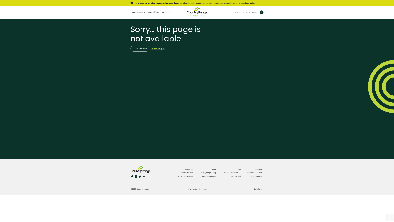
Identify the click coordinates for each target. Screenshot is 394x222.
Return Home (140, 48)
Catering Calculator (185, 176)
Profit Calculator (187, 173)
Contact (258, 169)
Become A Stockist (254, 173)
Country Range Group (208, 173)
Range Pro (138, 12)
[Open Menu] (261, 12)
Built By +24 (258, 189)
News (239, 169)
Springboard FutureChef (232, 173)
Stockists (236, 12)
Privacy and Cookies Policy (197, 189)
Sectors (245, 12)
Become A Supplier (255, 176)
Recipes (255, 12)
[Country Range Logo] (197, 12)
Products (166, 12)
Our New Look (236, 176)
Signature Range (153, 12)
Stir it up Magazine (209, 176)
